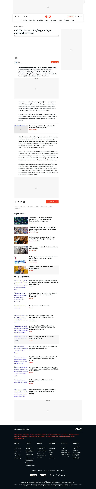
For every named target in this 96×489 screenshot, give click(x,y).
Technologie (64, 443)
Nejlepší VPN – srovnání (65, 454)
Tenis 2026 (51, 452)
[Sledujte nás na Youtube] (27, 16)
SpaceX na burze (64, 446)
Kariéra (62, 470)
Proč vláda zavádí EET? (41, 451)
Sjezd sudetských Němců (42, 450)
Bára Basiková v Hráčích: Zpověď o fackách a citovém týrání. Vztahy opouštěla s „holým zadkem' (42, 391)
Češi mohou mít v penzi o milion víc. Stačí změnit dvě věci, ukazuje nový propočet (42, 238)
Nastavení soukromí (77, 484)
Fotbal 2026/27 (52, 448)
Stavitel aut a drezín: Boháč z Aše (39, 306)
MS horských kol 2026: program (37, 436)
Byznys (46, 20)
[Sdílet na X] (18, 202)
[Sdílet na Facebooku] (15, 202)
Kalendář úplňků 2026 (18, 456)
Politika (39, 443)
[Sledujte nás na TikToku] (30, 16)
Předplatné (52, 470)
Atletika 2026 (51, 456)
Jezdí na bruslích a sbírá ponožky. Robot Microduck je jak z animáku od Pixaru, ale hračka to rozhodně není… (42, 327)
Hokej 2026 (51, 450)
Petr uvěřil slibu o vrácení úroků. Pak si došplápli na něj (41, 267)
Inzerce (45, 470)
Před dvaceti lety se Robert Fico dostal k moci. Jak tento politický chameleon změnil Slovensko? (43, 294)
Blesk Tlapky (26, 434)
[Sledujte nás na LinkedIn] (15, 16)
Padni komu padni (40, 453)
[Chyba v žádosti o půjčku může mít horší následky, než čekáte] (21, 339)
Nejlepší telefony (64, 448)
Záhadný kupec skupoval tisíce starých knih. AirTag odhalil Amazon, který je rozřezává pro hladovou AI (43, 229)
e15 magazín (54, 20)
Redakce (40, 470)
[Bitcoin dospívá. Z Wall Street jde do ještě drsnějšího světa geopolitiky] (21, 129)
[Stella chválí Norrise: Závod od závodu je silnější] (21, 383)
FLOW (60, 20)
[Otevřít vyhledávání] (78, 16)
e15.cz (15, 26)
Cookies (71, 484)
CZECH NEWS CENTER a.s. (53, 481)
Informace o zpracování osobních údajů (61, 484)
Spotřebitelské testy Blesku (53, 434)
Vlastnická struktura (28, 485)
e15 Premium (24, 20)
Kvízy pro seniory (17, 455)
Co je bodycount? (17, 458)
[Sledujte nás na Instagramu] (24, 16)
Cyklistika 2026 (52, 457)
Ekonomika (32, 20)
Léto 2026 (28, 443)
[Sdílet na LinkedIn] (24, 202)
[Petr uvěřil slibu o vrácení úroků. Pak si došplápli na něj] (21, 270)
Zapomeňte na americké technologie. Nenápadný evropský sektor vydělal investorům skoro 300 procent (40, 219)
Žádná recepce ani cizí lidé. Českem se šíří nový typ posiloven (43, 247)
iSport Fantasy (42, 434)
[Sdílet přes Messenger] (21, 202)
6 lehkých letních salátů (30, 465)
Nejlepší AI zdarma (64, 450)
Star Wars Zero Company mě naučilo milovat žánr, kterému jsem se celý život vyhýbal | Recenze (43, 358)
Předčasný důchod (76, 446)
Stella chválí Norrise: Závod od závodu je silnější (41, 380)
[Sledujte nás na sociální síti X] (18, 16)
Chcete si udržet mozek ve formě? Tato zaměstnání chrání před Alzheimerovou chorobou (41, 317)
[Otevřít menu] (81, 16)
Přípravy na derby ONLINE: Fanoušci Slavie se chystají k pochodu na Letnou (43, 347)
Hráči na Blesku (34, 434)
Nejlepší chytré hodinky (65, 452)
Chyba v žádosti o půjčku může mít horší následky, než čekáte (41, 337)
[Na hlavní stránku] (48, 16)
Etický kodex (55, 485)
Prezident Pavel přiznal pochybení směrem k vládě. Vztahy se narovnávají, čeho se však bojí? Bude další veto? (43, 282)
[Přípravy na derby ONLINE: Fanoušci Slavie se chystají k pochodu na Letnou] (21, 350)
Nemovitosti (64, 434)
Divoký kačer (39, 457)
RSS (58, 470)
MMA (50, 446)
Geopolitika (40, 20)
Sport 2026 (52, 443)
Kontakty (34, 470)
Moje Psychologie (18, 434)
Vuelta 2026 (21, 438)
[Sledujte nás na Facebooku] (21, 16)
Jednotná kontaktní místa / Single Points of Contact (43, 485)
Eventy (72, 20)
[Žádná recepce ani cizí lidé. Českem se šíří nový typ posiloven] (21, 250)
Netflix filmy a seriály (65, 456)
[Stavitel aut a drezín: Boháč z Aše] (21, 309)
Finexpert (66, 20)
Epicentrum (16, 446)
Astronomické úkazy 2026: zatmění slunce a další (30, 456)
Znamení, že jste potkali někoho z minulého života (30, 451)
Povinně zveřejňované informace (65, 485)
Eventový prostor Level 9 (52, 436)
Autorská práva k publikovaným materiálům (22, 484)
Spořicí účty (75, 448)
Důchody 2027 (75, 450)
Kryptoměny (21, 26)
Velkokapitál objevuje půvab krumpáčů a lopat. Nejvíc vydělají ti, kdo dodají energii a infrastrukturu (43, 258)
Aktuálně (16, 443)
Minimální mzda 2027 (77, 452)
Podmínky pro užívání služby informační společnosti (42, 484)
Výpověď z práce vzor (41, 455)
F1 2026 (50, 454)
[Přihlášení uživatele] (75, 16)
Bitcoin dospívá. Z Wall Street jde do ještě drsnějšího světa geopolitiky (42, 126)
